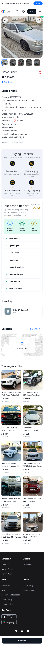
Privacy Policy (6, 574)
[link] (22, 311)
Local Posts (27, 564)
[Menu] (40, 11)
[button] (40, 72)
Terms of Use (6, 569)
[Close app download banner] (2, 3)
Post (32, 11)
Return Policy (6, 599)
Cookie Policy (28, 585)
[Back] (5, 20)
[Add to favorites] (18, 373)
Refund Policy (7, 604)
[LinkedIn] (16, 630)
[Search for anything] (17, 11)
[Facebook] (27, 630)
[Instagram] (22, 630)
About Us (5, 564)
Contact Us (5, 585)
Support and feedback (10, 595)
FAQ (3, 590)
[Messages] (23, 11)
